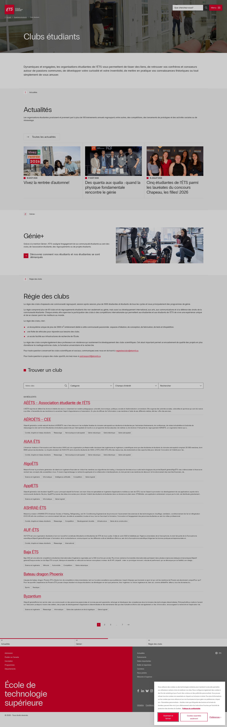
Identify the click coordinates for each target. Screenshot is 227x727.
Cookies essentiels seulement (194, 717)
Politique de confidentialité (191, 709)
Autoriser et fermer (168, 717)
